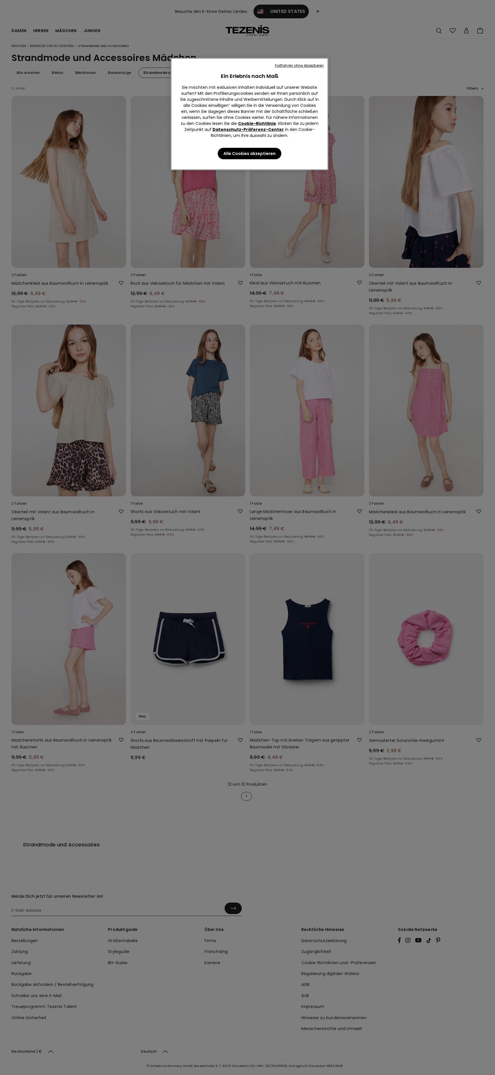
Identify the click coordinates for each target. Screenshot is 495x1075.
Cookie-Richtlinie (257, 123)
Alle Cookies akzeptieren (249, 153)
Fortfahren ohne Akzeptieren (299, 65)
